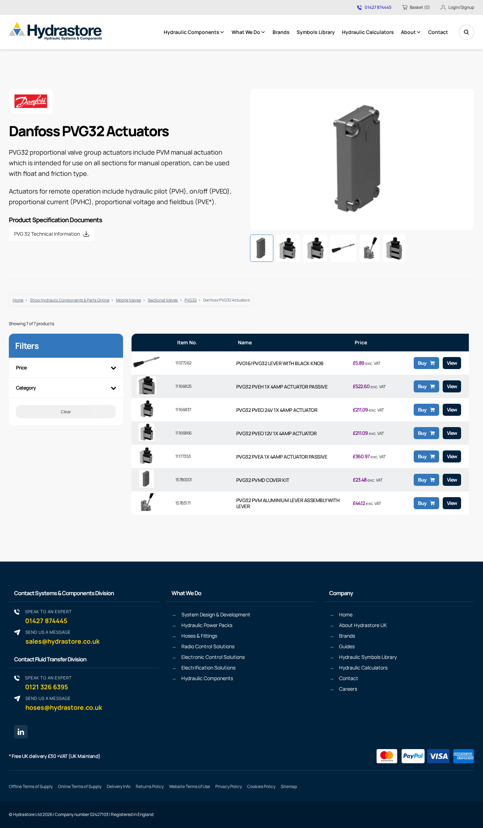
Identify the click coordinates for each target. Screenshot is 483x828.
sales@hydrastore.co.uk (62, 637)
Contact (438, 32)
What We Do (246, 32)
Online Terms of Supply (79, 786)
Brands (281, 32)
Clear (66, 412)
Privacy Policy (228, 786)
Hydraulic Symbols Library (368, 657)
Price (21, 367)
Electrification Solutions (208, 667)
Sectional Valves (163, 300)
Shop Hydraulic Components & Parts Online (69, 300)
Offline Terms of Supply (31, 786)
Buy (422, 363)
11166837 (183, 410)
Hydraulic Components (191, 32)
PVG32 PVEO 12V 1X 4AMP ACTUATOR (276, 433)
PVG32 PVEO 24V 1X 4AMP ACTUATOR (277, 410)
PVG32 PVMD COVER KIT (262, 480)
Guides (347, 646)
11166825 (183, 386)
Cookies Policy (261, 786)
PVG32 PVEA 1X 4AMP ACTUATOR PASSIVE (281, 456)
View (452, 363)
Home (18, 300)
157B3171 (183, 503)
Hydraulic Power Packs (206, 625)
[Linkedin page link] (21, 731)
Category (26, 387)
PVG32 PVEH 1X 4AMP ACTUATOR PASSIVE (282, 386)
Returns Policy (150, 786)
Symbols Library (316, 32)
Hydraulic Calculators (368, 32)
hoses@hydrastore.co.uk (63, 703)
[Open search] (466, 32)
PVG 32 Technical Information (47, 233)
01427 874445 (378, 7)
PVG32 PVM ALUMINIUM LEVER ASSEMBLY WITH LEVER (288, 503)
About (408, 32)
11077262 (183, 363)
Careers (348, 688)
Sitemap (289, 786)
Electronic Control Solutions (213, 657)
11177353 (183, 456)
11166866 (183, 433)
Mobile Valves (128, 300)
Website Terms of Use (189, 786)
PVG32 (191, 300)
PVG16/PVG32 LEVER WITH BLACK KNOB (280, 363)
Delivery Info (118, 786)
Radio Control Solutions (207, 646)
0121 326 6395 (48, 682)
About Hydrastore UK (363, 625)
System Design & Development (215, 614)
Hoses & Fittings (199, 635)
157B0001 (183, 480)
